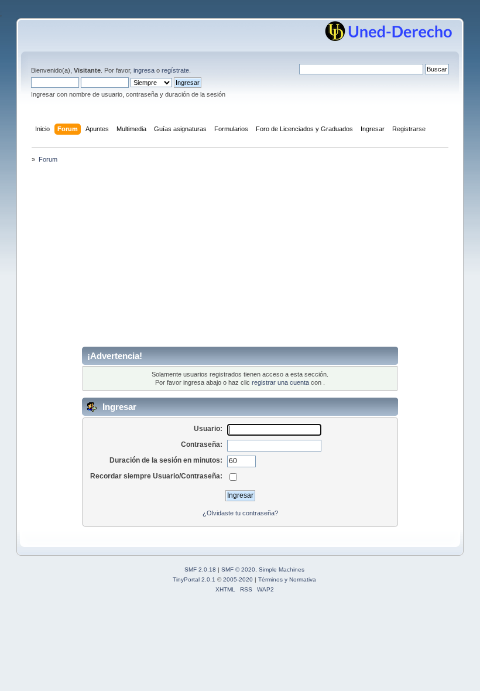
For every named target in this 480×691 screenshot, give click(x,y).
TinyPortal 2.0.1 (194, 579)
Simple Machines (281, 569)
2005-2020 (238, 579)
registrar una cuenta (280, 382)
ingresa (144, 70)
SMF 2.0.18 (200, 569)
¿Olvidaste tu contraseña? (240, 512)
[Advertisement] (240, 259)
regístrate (175, 70)
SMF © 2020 (238, 569)
